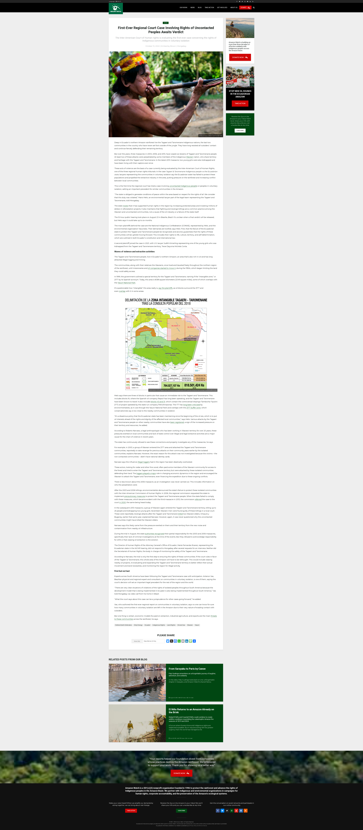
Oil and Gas (181, 625)
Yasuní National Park (126, 283)
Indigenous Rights (159, 625)
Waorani (189, 157)
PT (120, 1)
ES (118, 1)
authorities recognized (154, 534)
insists (125, 206)
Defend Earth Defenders (123, 625)
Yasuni (197, 625)
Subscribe (240, 130)
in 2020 (122, 502)
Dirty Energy (138, 625)
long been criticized (191, 405)
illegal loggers (144, 462)
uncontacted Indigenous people (183, 186)
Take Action (209, 7)
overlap (122, 291)
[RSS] (245, 811)
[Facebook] (218, 811)
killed (180, 514)
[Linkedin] (241, 811)
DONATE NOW (238, 57)
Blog (200, 7)
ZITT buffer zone (194, 408)
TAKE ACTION (240, 103)
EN (116, 1)
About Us (233, 7)
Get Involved (222, 7)
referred (198, 499)
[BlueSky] (222, 811)
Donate (243, 7)
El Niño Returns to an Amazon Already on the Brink (191, 711)
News (192, 7)
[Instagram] (232, 811)
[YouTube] (236, 811)
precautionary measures (134, 496)
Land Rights (171, 625)
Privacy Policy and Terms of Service (198, 825)
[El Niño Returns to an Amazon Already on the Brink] (137, 723)
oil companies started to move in (162, 268)
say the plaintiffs (166, 288)
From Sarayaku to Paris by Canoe (187, 668)
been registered (177, 422)
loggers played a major (146, 473)
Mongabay (181, 46)
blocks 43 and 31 (158, 402)
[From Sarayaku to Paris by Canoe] (137, 682)
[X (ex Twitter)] (227, 811)
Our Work (183, 7)
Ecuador (147, 625)
